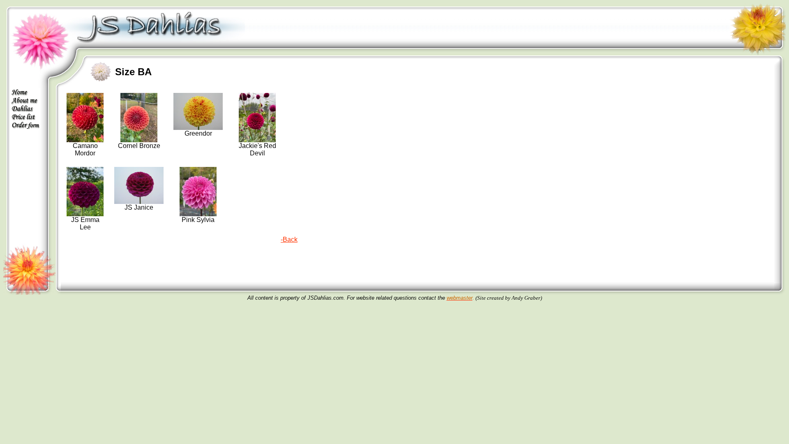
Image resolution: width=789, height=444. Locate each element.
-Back (289, 239)
